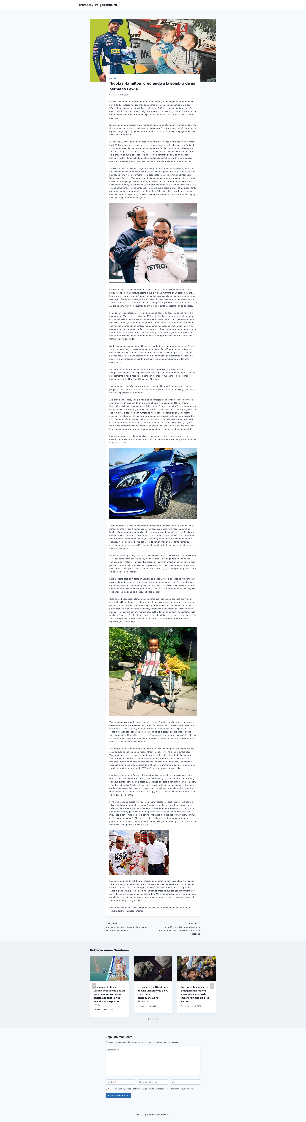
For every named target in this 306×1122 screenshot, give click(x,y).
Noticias (113, 79)
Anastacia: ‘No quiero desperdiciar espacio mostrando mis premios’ (126, 927)
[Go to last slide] (94, 986)
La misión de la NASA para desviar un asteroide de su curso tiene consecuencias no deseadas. (178, 928)
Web (174, 1082)
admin (114, 95)
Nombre (111, 1082)
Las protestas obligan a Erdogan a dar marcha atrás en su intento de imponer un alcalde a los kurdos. (195, 994)
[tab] (148, 1019)
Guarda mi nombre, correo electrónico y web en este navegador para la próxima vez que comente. (151, 1089)
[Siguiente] (212, 986)
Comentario (113, 1050)
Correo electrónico (148, 1082)
